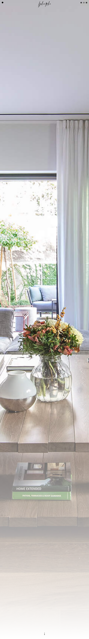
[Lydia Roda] (44, 4)
